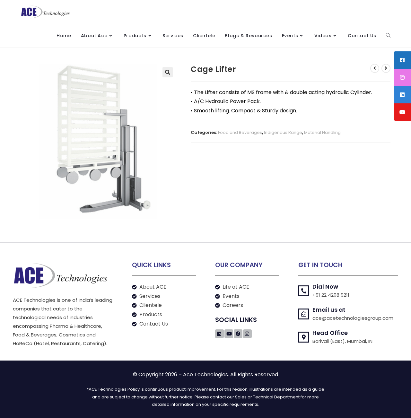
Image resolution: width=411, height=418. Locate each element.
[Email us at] (303, 314)
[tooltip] (402, 60)
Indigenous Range (283, 132)
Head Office (330, 333)
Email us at (328, 310)
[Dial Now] (303, 290)
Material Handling (322, 132)
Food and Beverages (240, 132)
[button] (167, 72)
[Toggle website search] (388, 36)
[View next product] (385, 68)
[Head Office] (303, 337)
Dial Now (325, 287)
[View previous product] (374, 68)
